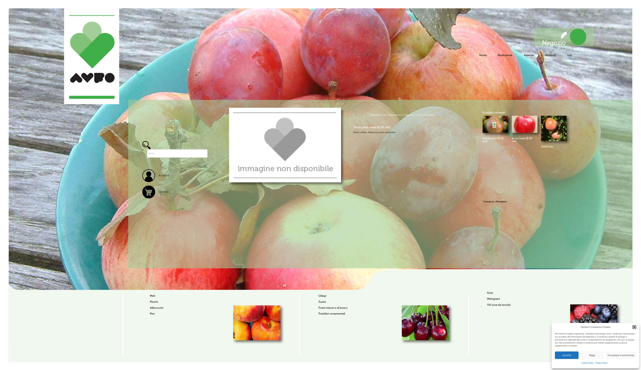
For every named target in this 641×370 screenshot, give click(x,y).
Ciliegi (322, 295)
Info (569, 55)
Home (483, 55)
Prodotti (551, 55)
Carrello (163, 191)
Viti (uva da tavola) (498, 304)
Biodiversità (505, 55)
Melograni (501, 201)
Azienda (529, 55)
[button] (634, 327)
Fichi (490, 293)
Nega (592, 355)
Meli (152, 295)
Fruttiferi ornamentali (331, 313)
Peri (152, 313)
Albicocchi (156, 307)
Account (164, 175)
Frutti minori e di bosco (332, 307)
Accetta (566, 355)
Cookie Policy (588, 362)
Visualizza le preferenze (620, 355)
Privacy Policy (601, 362)
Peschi (154, 301)
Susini (322, 301)
